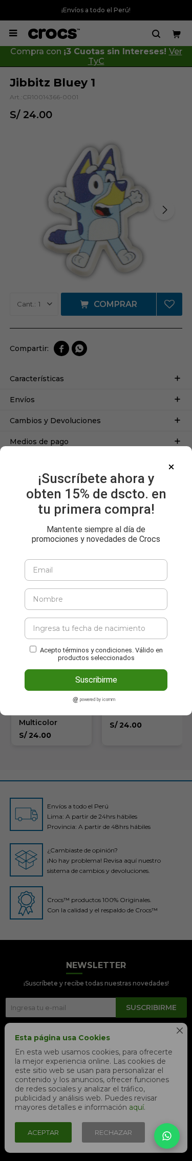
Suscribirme (96, 680)
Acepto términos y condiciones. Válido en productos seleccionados (101, 654)
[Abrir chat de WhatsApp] (167, 1136)
